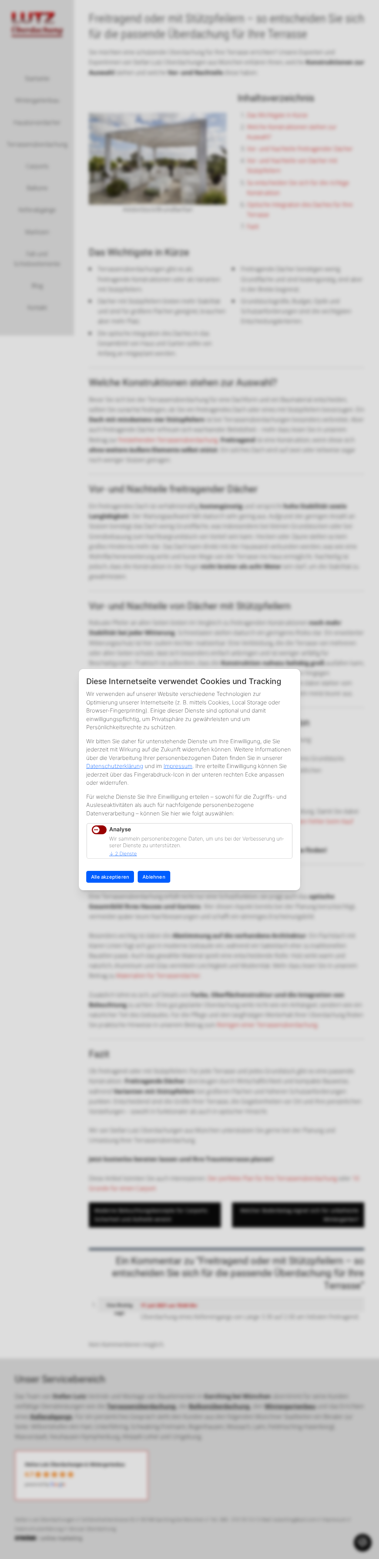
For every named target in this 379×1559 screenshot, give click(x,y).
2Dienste (123, 853)
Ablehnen (153, 877)
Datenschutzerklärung (114, 766)
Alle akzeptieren (110, 877)
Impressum (178, 766)
